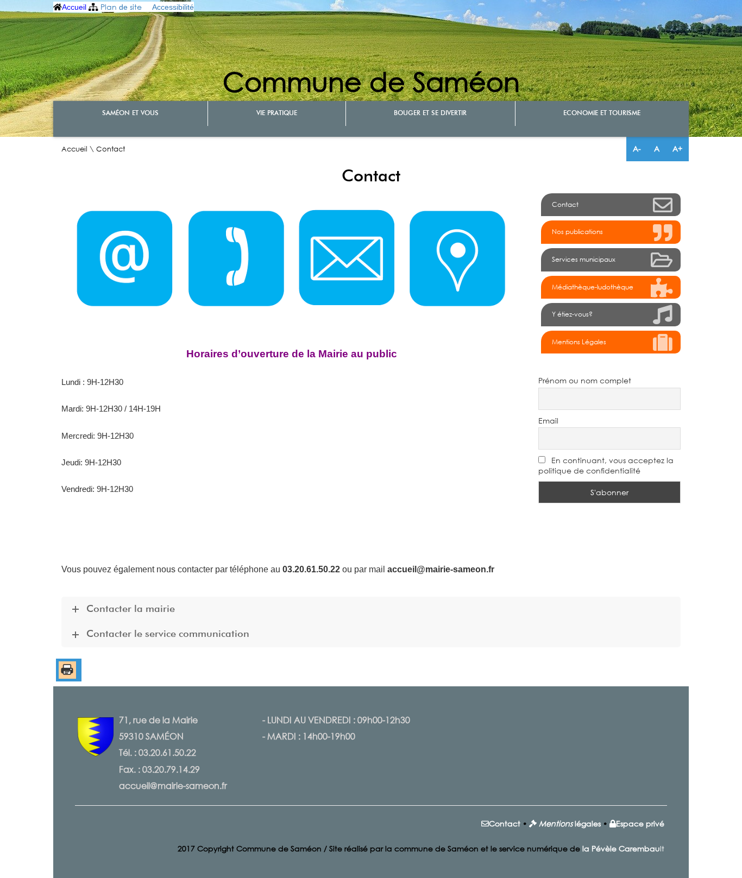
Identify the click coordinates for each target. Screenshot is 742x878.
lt (623, 848)
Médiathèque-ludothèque (592, 287)
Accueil (74, 7)
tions (564, 823)
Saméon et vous (130, 113)
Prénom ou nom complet (584, 380)
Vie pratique (276, 113)
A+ (677, 148)
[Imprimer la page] (67, 676)
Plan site (121, 7)
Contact (565, 204)
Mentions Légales (579, 341)
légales (587, 823)
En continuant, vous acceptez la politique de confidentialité (606, 465)
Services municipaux (583, 259)
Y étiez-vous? (572, 314)
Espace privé (640, 823)
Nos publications (577, 231)
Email (548, 420)
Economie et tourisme (601, 113)
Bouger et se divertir (430, 113)
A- (637, 148)
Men (547, 823)
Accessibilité (173, 7)
